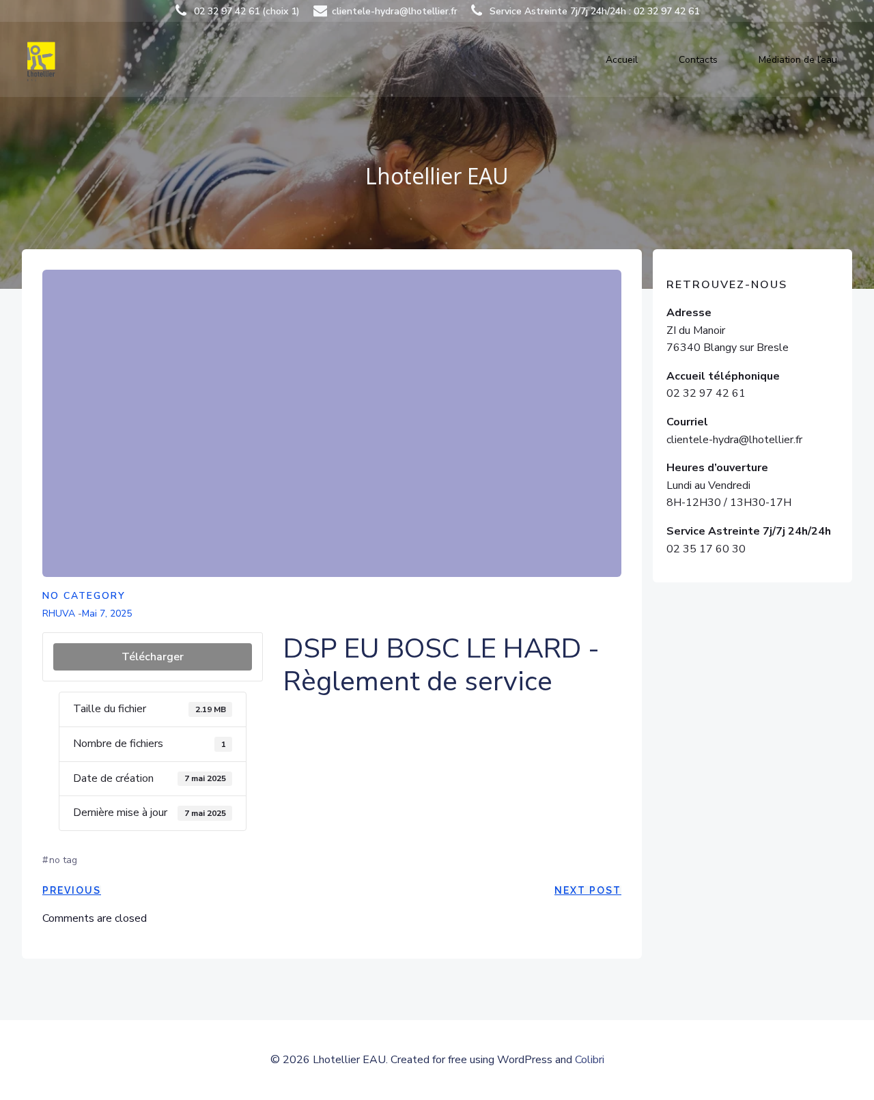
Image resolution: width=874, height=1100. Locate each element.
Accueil (622, 59)
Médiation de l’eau (798, 59)
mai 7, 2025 (107, 613)
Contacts (698, 59)
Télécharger (153, 656)
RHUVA (58, 613)
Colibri (589, 1059)
